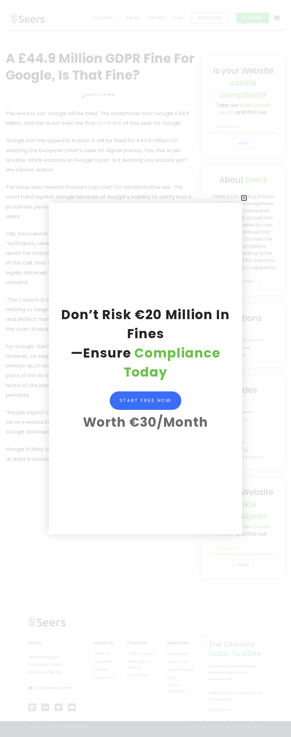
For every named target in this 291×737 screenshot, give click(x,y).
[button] (244, 198)
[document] (145, 368)
